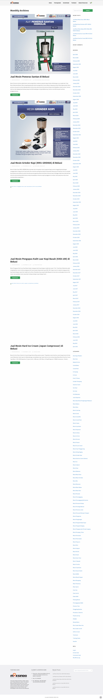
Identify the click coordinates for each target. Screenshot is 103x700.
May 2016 (75, 327)
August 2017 (76, 282)
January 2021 (76, 150)
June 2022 (75, 144)
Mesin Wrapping (77, 580)
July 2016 (75, 321)
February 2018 (76, 263)
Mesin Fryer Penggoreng (79, 449)
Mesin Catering (76, 410)
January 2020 (76, 189)
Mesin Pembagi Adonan (78, 506)
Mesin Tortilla (76, 564)
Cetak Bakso (76, 365)
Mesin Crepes (76, 423)
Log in (74, 650)
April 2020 (75, 179)
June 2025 (75, 73)
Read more (15, 94)
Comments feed (77, 655)
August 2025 (76, 67)
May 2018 (75, 253)
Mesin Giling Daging (77, 452)
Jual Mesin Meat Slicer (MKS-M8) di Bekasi (81, 20)
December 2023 (76, 125)
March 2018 (75, 260)
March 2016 (75, 333)
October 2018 (76, 237)
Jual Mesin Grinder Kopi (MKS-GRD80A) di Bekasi (36, 162)
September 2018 (77, 240)
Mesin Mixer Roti (77, 490)
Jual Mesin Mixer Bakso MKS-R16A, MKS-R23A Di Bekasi (82, 29)
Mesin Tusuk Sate (77, 567)
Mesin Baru (37, 166)
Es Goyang (75, 372)
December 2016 (76, 308)
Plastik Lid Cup (76, 615)
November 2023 (76, 128)
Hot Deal (75, 388)
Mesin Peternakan (77, 538)
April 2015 (75, 346)
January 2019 (76, 227)
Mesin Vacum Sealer (77, 570)
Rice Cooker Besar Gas (78, 625)
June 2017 (75, 288)
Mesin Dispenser (77, 429)
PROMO (75, 619)
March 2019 (75, 221)
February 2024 (76, 118)
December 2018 (76, 231)
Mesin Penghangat (77, 519)
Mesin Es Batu (76, 432)
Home (50, 2)
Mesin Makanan (38, 79)
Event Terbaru (76, 378)
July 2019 (75, 208)
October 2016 (76, 314)
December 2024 (76, 86)
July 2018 (75, 247)
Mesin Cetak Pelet (77, 420)
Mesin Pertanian (46, 79)
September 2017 (77, 279)
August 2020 (76, 167)
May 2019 (75, 215)
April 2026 (75, 54)
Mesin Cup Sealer (77, 426)
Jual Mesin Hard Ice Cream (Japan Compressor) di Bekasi (36, 347)
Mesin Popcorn (76, 542)
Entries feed (76, 652)
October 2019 (76, 199)
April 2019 (75, 218)
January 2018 (76, 266)
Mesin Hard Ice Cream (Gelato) (80, 458)
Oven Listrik (76, 593)
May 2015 (75, 343)
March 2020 (75, 183)
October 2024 (76, 93)
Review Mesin (76, 622)
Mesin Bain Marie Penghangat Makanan (82, 400)
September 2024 (77, 96)
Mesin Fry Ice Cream (77, 445)
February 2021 (76, 147)
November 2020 (76, 157)
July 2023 (75, 141)
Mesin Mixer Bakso (77, 487)
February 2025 (76, 80)
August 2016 (76, 317)
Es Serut (75, 375)
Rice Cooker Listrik (77, 628)
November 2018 (76, 234)
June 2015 (75, 340)
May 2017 (75, 292)
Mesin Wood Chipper (78, 577)
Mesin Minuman (76, 484)
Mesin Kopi (42, 166)
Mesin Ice (75, 461)
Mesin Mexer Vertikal (78, 477)
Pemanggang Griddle (78, 603)
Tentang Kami (57, 2)
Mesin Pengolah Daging (78, 526)
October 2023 (76, 131)
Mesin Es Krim (37, 351)
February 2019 (76, 224)
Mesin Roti (75, 545)
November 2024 (76, 89)
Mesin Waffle (76, 574)
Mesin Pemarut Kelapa (78, 503)
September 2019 (77, 202)
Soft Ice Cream (76, 631)
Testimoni (73, 2)
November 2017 (76, 272)
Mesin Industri (76, 465)
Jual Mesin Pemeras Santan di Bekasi (29, 76)
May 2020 (75, 176)
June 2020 (75, 173)
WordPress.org (76, 657)
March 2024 (75, 115)
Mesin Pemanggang (77, 497)
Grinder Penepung (77, 381)
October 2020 (76, 160)
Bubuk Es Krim (76, 362)
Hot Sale (75, 391)
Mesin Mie (75, 481)
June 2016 (75, 324)
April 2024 (75, 112)
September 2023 (77, 134)
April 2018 (75, 256)
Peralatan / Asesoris (78, 612)
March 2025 (75, 77)
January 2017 (76, 305)
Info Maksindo (76, 394)
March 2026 (75, 57)
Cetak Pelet (76, 368)
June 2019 (75, 211)
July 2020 (75, 170)
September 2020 (77, 163)
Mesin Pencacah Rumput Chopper (81, 513)
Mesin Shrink (76, 551)
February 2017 (76, 301)
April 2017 (75, 295)
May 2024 (75, 109)
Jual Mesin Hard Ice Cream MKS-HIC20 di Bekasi (82, 34)
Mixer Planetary (77, 583)
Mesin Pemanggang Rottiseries (80, 500)
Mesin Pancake (76, 493)
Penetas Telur (76, 606)
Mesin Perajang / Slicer (78, 532)
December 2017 (76, 269)
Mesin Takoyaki (76, 561)
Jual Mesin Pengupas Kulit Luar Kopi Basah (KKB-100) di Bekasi (40, 260)
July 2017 (75, 285)
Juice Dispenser (76, 397)
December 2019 (76, 192)
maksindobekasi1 (16, 79)
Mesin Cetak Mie (77, 416)
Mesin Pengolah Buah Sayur (79, 522)
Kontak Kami (66, 2)
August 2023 (76, 138)
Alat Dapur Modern (77, 355)
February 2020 (76, 186)
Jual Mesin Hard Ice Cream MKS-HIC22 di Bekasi (82, 39)
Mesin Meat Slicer (77, 474)
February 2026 (76, 61)
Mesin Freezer (76, 442)
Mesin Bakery (76, 404)
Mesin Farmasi (76, 439)
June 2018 (75, 250)
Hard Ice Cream (76, 384)
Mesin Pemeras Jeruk (78, 510)
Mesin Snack (76, 554)
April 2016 (75, 330)
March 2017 (75, 298)
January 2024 (76, 122)
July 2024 (75, 102)
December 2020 (76, 154)
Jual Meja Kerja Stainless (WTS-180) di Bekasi (82, 25)
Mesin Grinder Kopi (77, 455)
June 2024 (75, 106)
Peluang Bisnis (76, 599)
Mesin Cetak (76, 413)
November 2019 (76, 195)
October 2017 (76, 276)
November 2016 (76, 311)
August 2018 (76, 244)
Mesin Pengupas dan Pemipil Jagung (81, 529)
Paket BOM (75, 596)
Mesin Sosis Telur (77, 558)
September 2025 (77, 64)
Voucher (75, 641)
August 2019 (76, 205)
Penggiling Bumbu (77, 609)
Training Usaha (76, 638)
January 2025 (76, 83)
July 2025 (75, 70)
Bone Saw (75, 359)
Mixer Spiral (76, 587)
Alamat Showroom (83, 2)
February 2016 (76, 337)
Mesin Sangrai (76, 548)
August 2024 (76, 99)
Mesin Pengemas (77, 516)
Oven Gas (75, 590)
